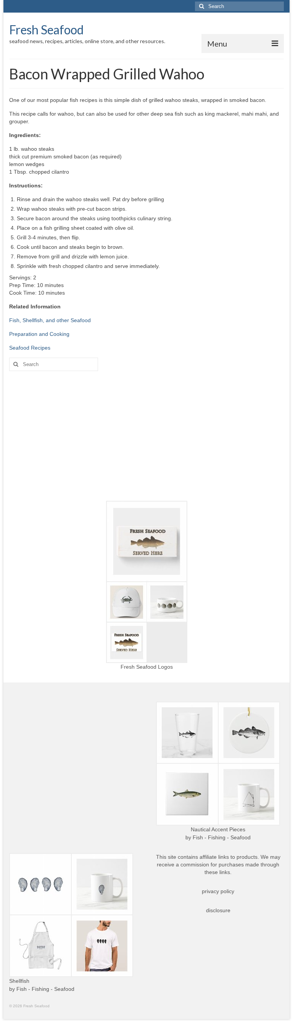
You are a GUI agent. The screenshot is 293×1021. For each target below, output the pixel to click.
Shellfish (19, 981)
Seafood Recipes (29, 348)
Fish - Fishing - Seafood (222, 837)
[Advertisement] (146, 435)
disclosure (218, 910)
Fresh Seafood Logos (147, 667)
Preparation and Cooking (39, 334)
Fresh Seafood (46, 29)
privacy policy (218, 891)
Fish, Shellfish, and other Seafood (50, 320)
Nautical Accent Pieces (218, 829)
